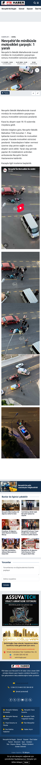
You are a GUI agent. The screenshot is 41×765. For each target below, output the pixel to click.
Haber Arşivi (28, 729)
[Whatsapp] (26, 700)
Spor (23, 742)
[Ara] (35, 3)
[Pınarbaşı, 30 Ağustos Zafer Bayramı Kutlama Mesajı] (11, 524)
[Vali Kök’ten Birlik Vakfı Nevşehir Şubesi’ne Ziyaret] (30, 505)
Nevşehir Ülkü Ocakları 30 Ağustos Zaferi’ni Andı (10, 513)
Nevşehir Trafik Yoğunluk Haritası (28, 717)
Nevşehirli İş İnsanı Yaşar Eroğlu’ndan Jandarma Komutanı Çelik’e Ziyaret (29, 533)
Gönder (6, 585)
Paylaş (6, 93)
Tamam (26, 762)
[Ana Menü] (38, 3)
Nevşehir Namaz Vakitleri (10, 717)
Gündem (29, 742)
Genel (13, 37)
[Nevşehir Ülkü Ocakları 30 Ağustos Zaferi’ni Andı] (11, 505)
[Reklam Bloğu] (20, 610)
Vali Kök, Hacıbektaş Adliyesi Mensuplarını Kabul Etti (9, 552)
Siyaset (30, 9)
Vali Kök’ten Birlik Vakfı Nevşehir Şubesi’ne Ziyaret (29, 513)
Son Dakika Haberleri (8, 730)
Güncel (21, 9)
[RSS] (30, 700)
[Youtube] (22, 700)
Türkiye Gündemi (27, 744)
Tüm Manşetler (29, 723)
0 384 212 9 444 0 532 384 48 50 (22, 687)
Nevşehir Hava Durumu (28, 711)
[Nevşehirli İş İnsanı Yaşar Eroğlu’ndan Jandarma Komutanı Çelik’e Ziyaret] (30, 524)
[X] (14, 700)
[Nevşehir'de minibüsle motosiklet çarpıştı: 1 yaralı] (20, 78)
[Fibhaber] (13, 3)
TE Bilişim (26, 753)
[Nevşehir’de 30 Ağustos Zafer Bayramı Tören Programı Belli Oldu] (30, 543)
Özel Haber (33, 739)
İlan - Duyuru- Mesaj (13, 744)
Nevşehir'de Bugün (9, 9)
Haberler (5, 37)
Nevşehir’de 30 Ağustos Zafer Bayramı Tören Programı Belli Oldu (29, 552)
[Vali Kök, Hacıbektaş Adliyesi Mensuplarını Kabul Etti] (11, 543)
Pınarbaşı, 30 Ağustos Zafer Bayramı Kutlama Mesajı (9, 533)
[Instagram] (18, 700)
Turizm (10, 742)
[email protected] (22, 683)
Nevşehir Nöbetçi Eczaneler (10, 711)
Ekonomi (17, 742)
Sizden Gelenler (20, 747)
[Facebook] (11, 700)
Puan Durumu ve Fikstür (10, 724)
